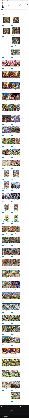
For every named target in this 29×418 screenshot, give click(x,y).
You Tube (5, 0)
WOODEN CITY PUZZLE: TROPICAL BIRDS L (15, 221)
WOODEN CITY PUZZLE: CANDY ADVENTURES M (7, 232)
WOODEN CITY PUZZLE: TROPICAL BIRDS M (6, 221)
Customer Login (3, 407)
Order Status (3, 409)
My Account (22, 0)
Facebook (2, 0)
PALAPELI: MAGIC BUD (16, 44)
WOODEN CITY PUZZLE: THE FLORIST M (6, 243)
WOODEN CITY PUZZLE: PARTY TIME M (6, 66)
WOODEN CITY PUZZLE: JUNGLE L (16, 210)
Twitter (7, 0)
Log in (24, 0)
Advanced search (3, 411)
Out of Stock (13, 35)
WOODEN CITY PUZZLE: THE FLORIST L (16, 243)
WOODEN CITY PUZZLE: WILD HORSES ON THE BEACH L (6, 354)
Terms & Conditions (21, 409)
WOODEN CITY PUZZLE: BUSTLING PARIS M (15, 188)
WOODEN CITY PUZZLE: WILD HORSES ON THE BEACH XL (15, 354)
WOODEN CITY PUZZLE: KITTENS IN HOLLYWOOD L (6, 188)
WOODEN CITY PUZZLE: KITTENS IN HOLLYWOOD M (16, 177)
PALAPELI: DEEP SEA (6, 55)
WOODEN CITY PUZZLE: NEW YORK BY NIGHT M (16, 199)
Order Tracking (3, 410)
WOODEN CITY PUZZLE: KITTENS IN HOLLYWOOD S (6, 177)
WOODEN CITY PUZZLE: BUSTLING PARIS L (6, 199)
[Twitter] (5, 416)
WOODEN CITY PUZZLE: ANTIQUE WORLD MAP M (7, 166)
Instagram (11, 0)
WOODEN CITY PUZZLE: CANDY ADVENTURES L (16, 232)
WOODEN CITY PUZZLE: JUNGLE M (6, 210)
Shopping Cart (25, 4)
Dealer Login (27, 0)
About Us (21, 407)
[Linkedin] (6, 416)
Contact (20, 408)
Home (2, 13)
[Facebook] (4, 416)
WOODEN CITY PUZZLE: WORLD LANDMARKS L (16, 55)
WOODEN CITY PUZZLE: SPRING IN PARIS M (15, 166)
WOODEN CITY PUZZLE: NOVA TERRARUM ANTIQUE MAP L (6, 388)
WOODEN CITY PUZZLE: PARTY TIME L (16, 66)
